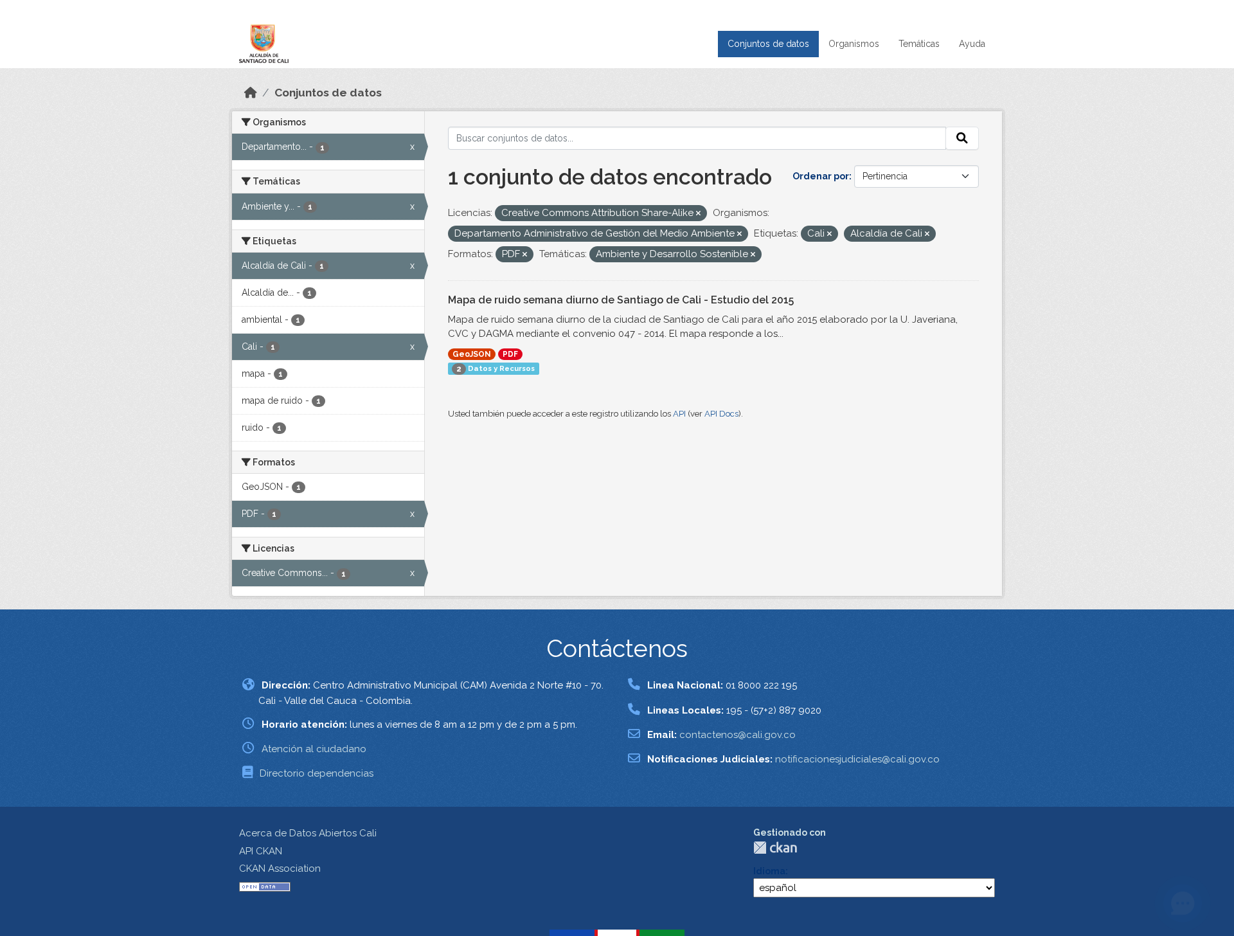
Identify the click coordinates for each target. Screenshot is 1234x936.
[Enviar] (962, 138)
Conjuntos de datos (768, 44)
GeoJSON (471, 354)
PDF (510, 354)
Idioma (769, 871)
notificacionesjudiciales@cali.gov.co (857, 759)
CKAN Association (280, 868)
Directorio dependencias (316, 773)
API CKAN (260, 851)
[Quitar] (698, 214)
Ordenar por (820, 176)
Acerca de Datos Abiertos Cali (308, 833)
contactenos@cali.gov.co (737, 735)
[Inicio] (250, 92)
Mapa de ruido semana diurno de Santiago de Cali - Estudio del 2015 (621, 300)
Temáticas (919, 44)
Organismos (853, 44)
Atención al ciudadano (314, 749)
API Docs (721, 414)
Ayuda (972, 44)
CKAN (775, 847)
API (679, 414)
